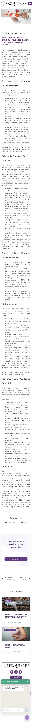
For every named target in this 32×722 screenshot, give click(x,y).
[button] (6, 522)
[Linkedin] (20, 672)
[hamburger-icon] (30, 3)
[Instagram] (16, 672)
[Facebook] (11, 672)
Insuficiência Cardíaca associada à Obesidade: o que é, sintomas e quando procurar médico (16, 616)
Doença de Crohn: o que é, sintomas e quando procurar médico (15, 645)
